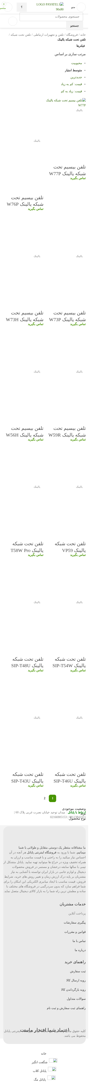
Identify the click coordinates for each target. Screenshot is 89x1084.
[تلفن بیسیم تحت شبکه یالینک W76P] (23, 118)
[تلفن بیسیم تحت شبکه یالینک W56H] (23, 348)
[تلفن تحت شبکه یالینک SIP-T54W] (66, 579)
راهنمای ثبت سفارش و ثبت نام (66, 1008)
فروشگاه (72, 34)
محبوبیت (76, 63)
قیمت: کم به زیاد (71, 84)
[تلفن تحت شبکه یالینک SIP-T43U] (23, 694)
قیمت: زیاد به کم (71, 91)
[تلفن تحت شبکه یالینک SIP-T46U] (66, 694)
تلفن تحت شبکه (21, 34)
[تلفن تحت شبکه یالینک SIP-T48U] (23, 579)
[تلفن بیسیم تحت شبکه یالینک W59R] (66, 348)
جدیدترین (76, 77)
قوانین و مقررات (75, 932)
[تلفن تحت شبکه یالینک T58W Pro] (23, 464)
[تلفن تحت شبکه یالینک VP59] (66, 464)
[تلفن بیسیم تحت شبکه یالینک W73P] (66, 233)
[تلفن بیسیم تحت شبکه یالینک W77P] (66, 102)
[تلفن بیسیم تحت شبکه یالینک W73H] (23, 233)
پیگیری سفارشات (75, 922)
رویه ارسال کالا (76, 980)
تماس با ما (79, 941)
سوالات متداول (76, 998)
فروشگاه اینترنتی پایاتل (41, 852)
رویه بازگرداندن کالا (73, 989)
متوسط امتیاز (73, 70)
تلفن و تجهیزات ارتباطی (48, 34)
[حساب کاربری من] (12, 21)
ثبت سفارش (78, 971)
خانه (83, 34)
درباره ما (80, 950)
